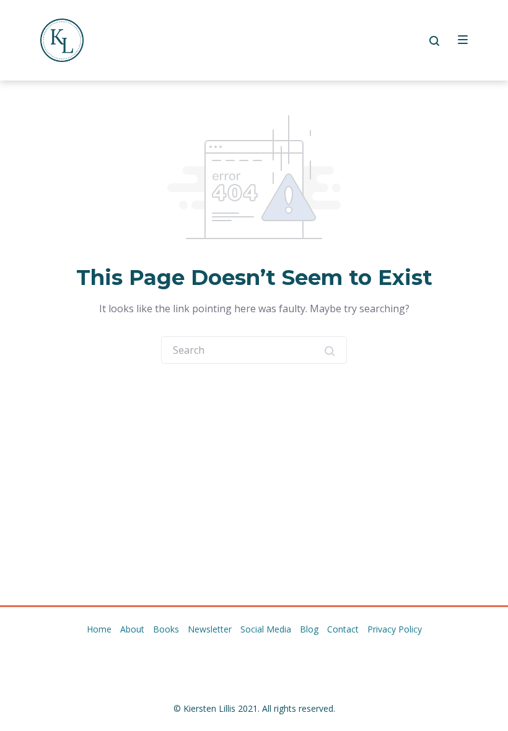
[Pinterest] (264, 655)
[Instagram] (243, 655)
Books (166, 629)
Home (99, 629)
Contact (343, 629)
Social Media (265, 629)
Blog (309, 629)
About (132, 629)
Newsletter (210, 629)
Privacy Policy (394, 629)
